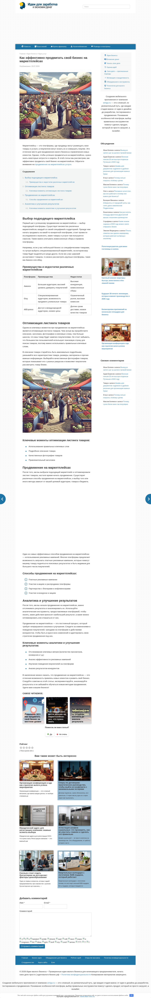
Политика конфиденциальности (116, 958)
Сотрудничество (28, 962)
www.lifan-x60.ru (87, 996)
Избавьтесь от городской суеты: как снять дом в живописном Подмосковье (116, 205)
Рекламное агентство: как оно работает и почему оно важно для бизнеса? (117, 193)
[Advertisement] (75, 28)
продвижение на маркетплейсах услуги (53, 164)
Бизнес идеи (37, 958)
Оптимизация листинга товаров (39, 186)
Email (47, 903)
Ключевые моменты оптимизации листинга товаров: (50, 191)
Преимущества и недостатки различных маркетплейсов (51, 182)
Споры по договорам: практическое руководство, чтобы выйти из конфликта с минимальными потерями (73, 786)
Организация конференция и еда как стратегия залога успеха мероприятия (36, 785)
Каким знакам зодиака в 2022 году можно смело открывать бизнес (116, 224)
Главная (25, 958)
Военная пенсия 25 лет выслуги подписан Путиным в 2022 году (115, 159)
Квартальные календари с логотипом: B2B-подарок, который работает (71, 875)
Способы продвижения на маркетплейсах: (46, 199)
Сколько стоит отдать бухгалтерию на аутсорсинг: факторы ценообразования (33, 875)
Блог (53, 962)
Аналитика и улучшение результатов (42, 204)
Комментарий (26, 911)
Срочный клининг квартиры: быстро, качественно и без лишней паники (114, 280)
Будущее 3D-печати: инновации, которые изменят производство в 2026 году (116, 296)
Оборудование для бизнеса (56, 958)
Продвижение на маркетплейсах (40, 195)
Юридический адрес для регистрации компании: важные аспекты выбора (35, 830)
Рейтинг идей (76, 958)
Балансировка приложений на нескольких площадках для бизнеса (114, 311)
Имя (22, 903)
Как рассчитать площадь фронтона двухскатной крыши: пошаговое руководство (117, 214)
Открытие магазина (92, 958)
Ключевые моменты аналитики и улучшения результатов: (52, 208)
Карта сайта (42, 962)
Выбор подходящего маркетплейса (41, 178)
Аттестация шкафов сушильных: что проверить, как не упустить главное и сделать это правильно (74, 831)
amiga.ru (107, 103)
